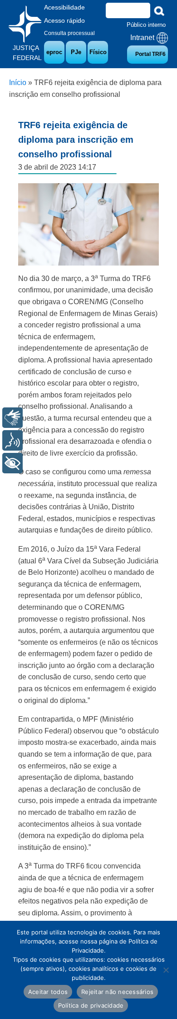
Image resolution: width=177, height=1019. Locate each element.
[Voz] (12, 440)
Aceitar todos (48, 991)
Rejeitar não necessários (117, 991)
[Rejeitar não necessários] (165, 969)
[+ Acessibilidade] (12, 463)
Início (17, 82)
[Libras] (12, 417)
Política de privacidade (91, 1005)
